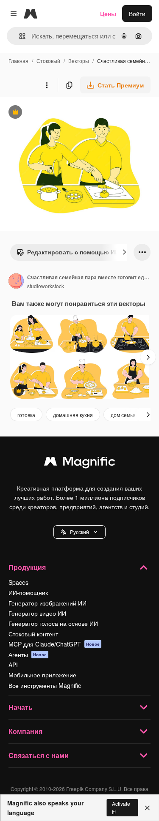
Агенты (27, 654)
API (13, 664)
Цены (108, 13)
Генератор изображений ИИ (47, 603)
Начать (20, 707)
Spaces (18, 582)
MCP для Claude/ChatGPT (54, 644)
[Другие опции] (46, 84)
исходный (56, 113)
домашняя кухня (73, 414)
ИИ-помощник (28, 592)
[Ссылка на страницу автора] (16, 281)
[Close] (147, 808)
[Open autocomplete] (19, 36)
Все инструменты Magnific (44, 685)
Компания (25, 731)
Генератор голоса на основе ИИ (53, 623)
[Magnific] (79, 463)
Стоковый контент (33, 634)
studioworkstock (45, 285)
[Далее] (124, 252)
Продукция (27, 567)
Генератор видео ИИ (37, 613)
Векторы (78, 60)
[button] (79, 532)
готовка (26, 414)
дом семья (123, 414)
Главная (18, 60)
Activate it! (121, 807)
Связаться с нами (38, 755)
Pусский (79, 531)
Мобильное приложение (42, 675)
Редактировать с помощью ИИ (68, 254)
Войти (137, 13)
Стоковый (48, 60)
